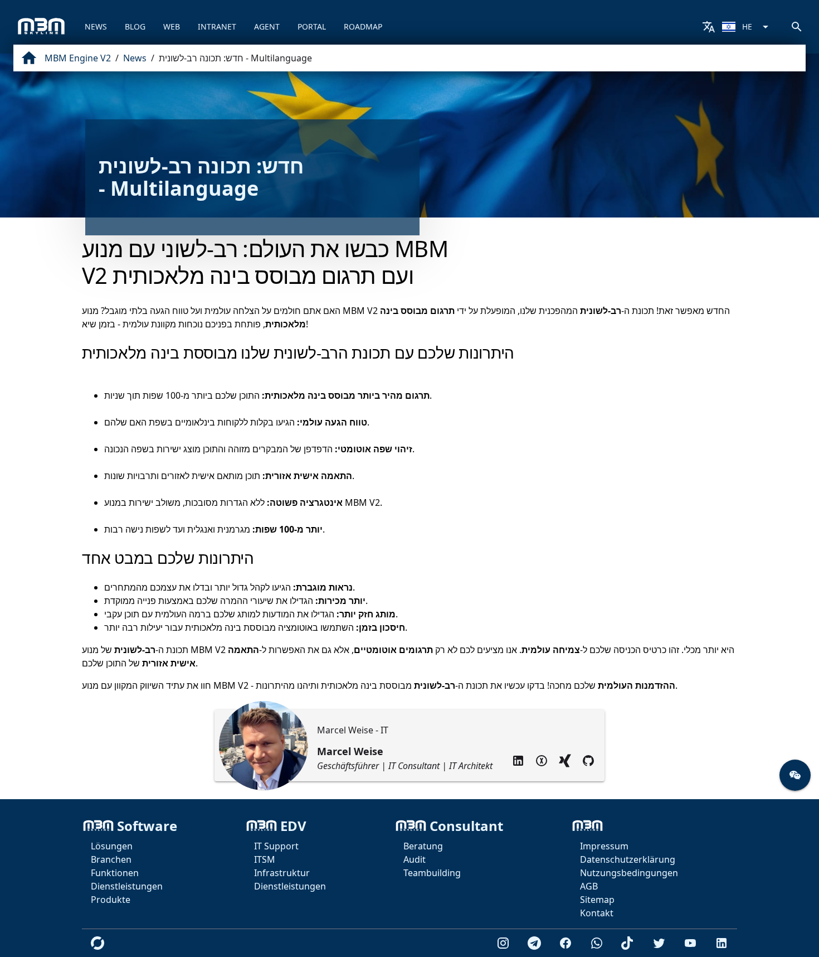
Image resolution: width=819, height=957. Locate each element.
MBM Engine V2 (78, 58)
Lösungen (112, 846)
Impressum (604, 846)
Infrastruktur (282, 873)
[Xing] (565, 760)
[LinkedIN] (518, 760)
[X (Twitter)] (659, 943)
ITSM (264, 859)
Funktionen (115, 873)
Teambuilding (432, 873)
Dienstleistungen (127, 886)
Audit (414, 859)
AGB (589, 886)
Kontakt (596, 913)
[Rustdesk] (97, 943)
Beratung (423, 846)
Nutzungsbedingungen (629, 873)
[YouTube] (690, 943)
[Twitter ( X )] (541, 760)
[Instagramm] (503, 943)
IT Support (276, 846)
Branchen (111, 859)
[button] (795, 775)
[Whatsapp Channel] (596, 943)
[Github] (588, 760)
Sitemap (597, 899)
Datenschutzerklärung (627, 859)
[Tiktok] (628, 943)
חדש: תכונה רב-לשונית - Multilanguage (235, 58)
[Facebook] (565, 943)
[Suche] (796, 27)
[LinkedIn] (721, 943)
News (135, 58)
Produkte (110, 899)
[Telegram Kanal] (534, 943)
